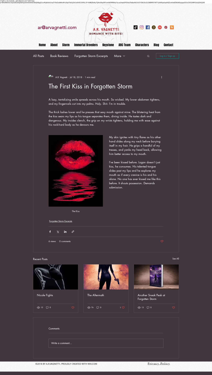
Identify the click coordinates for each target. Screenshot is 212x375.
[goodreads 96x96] (154, 27)
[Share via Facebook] (50, 231)
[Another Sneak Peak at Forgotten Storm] (156, 276)
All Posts (38, 56)
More (117, 56)
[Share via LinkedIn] (65, 231)
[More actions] (161, 77)
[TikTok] (136, 27)
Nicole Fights (45, 295)
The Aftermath (95, 295)
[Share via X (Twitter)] (57, 231)
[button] (148, 56)
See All (175, 258)
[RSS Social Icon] (172, 27)
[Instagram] (142, 27)
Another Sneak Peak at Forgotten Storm (151, 297)
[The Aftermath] (106, 276)
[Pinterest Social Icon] (166, 27)
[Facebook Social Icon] (148, 27)
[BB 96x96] (160, 27)
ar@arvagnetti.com (57, 27)
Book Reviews (59, 56)
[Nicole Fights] (55, 276)
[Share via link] (72, 231)
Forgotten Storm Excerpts (91, 56)
